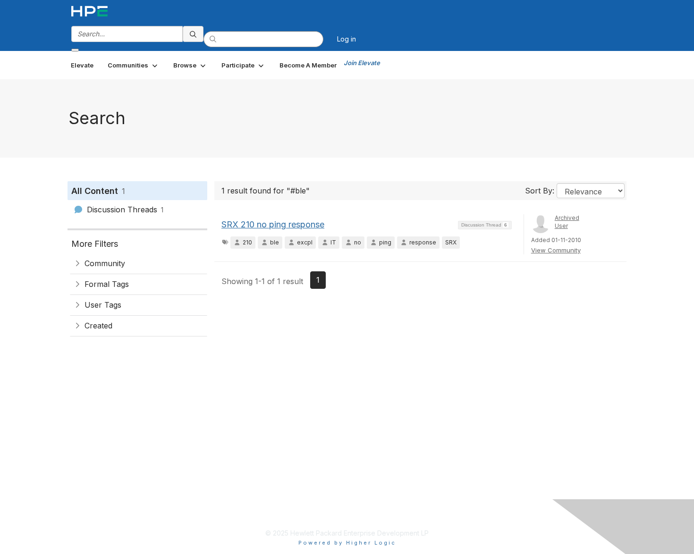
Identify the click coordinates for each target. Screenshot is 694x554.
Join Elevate (362, 63)
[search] (193, 34)
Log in (346, 39)
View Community (556, 250)
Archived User (567, 221)
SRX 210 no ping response (272, 224)
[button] (133, 65)
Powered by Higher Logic (347, 542)
